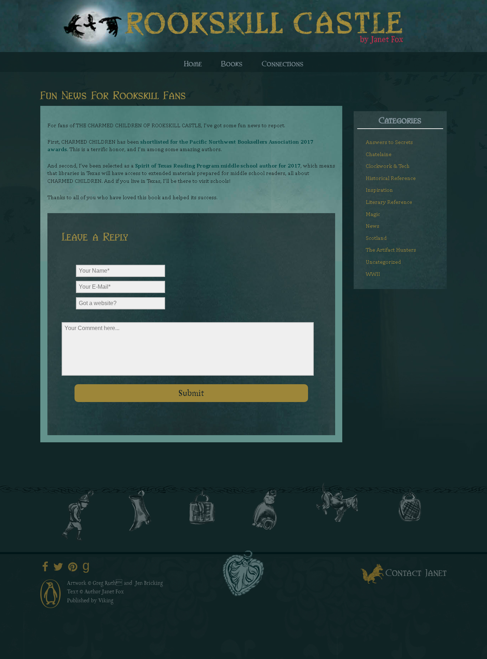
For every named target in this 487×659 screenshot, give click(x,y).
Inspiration (379, 190)
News (372, 226)
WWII (373, 274)
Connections (282, 63)
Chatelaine (378, 154)
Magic (373, 214)
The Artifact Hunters (391, 250)
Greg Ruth (104, 584)
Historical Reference (391, 178)
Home (193, 63)
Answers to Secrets (389, 142)
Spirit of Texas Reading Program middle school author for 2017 (218, 166)
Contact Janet (416, 572)
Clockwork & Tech (388, 166)
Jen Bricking (149, 584)
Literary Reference (389, 202)
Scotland (376, 238)
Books (231, 63)
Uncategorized (383, 262)
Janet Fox (113, 592)
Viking (105, 601)
